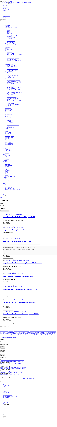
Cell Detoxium (10, 33)
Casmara (7, 26)
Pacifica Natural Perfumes (12, 70)
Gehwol (6, 171)
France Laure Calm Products (13, 44)
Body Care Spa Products (12, 85)
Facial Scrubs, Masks (9, 136)
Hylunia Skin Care (8, 49)
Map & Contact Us (6, 402)
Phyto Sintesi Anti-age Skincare (13, 80)
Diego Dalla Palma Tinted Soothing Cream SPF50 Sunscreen (12, 368)
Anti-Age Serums (10, 127)
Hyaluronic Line (10, 86)
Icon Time (9, 31)
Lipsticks (9, 55)
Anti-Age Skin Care (9, 124)
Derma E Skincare (8, 167)
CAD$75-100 (3, 354)
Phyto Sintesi (7, 78)
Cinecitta (7, 166)
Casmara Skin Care (9, 165)
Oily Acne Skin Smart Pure (12, 37)
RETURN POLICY (8, 190)
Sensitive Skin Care (9, 144)
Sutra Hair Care (8, 108)
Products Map (6, 9)
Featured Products (9, 24)
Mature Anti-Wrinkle (9, 143)
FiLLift (8, 30)
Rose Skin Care (8, 105)
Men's (6, 141)
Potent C (9, 76)
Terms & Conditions (9, 186)
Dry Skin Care (8, 132)
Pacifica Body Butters (11, 65)
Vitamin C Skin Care (11, 83)
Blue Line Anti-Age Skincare (13, 98)
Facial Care (7, 116)
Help (4, 183)
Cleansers (7, 131)
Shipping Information (9, 188)
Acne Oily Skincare (9, 122)
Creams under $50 (9, 137)
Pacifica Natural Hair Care (12, 69)
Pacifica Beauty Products (10, 64)
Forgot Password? (6, 16)
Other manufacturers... (10, 176)
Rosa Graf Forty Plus (11, 99)
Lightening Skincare (9, 139)
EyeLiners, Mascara (11, 53)
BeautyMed (7, 25)
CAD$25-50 (3, 350)
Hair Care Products (11, 41)
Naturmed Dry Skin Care (12, 59)
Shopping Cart (8, 180)
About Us (7, 184)
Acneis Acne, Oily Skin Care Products (14, 91)
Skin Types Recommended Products (12, 189)
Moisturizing (9, 38)
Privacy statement (8, 187)
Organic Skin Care (8, 63)
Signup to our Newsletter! (28, 378)
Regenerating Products (12, 93)
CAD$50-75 (3, 351)
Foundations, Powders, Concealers (14, 54)
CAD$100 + (3, 355)
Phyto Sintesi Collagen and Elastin (14, 81)
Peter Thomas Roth (9, 71)
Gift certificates (6, 5)
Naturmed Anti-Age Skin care (13, 58)
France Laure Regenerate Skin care (14, 46)
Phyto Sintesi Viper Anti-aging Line (14, 92)
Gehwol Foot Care (8, 47)
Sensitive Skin (10, 36)
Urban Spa (7, 111)
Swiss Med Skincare (9, 109)
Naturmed (7, 173)
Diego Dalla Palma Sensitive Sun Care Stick (9, 376)
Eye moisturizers (8, 133)
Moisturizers (9, 117)
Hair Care (7, 138)
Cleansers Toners (10, 120)
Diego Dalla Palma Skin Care (11, 27)
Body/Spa (7, 128)
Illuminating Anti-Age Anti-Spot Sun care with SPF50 (11, 372)
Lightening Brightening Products (14, 35)
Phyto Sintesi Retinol (11, 88)
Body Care (9, 32)
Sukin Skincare (8, 106)
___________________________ (10, 115)
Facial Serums (10, 102)
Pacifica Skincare (10, 67)
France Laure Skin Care (10, 43)
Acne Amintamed (10, 103)
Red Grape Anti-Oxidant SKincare (14, 87)
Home (6, 178)
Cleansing (9, 29)
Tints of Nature (8, 110)
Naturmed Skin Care (9, 57)
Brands (4, 162)
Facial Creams (8, 134)
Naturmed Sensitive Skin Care (13, 61)
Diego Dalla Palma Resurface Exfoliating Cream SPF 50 (11, 361)
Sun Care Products (11, 42)
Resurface (9, 39)
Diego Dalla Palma (9, 169)
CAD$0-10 (2, 346)
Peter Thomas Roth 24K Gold (13, 75)
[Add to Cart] (13, 226)
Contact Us (10, 1)
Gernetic (7, 48)
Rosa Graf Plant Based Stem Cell (14, 100)
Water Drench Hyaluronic (12, 72)
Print (1, 197)
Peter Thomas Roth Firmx (12, 74)
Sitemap (4, 8)
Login (4, 15)
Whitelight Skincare (9, 114)
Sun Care (7, 145)
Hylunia (6, 172)
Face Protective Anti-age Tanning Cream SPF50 (10, 365)
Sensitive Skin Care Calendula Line (14, 82)
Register (4, 17)
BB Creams (7, 130)
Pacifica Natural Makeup (12, 66)
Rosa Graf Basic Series (11, 97)
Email (4, 403)
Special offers (5, 7)
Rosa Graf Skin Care (9, 94)
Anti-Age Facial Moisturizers (13, 125)
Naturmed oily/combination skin (14, 60)
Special (10, 3)
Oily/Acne (9, 121)
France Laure (7, 170)
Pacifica (6, 175)
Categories (5, 22)
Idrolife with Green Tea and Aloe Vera (15, 89)
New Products (8, 142)
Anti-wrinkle (9, 119)
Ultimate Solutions (11, 77)
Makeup (6, 50)
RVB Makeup (9, 52)
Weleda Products (8, 113)
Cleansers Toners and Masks (13, 104)
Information (5, 177)
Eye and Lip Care (10, 126)
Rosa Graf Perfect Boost (12, 95)
